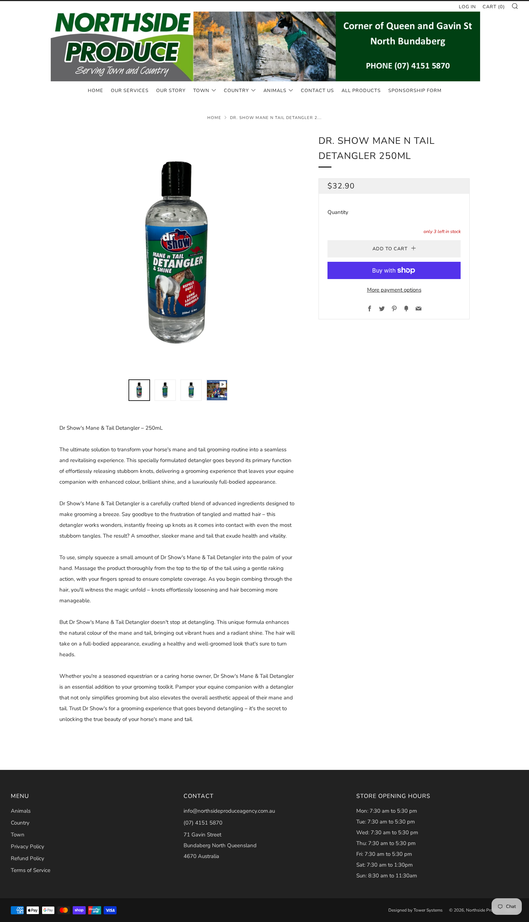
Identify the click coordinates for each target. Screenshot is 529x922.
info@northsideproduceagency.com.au (229, 810)
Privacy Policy (27, 846)
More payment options (394, 289)
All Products (361, 90)
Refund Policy (27, 858)
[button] (139, 390)
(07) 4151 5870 (203, 822)
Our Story (171, 90)
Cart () (494, 7)
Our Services (130, 90)
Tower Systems (428, 910)
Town (201, 90)
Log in (467, 7)
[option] (178, 252)
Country (236, 90)
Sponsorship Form (415, 90)
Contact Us (317, 90)
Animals (274, 90)
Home (95, 90)
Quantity (337, 212)
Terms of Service (30, 870)
